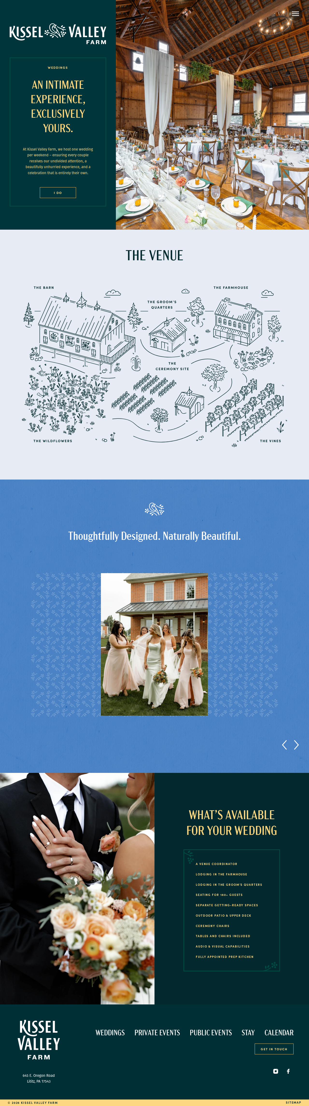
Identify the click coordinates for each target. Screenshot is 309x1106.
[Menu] (295, 13)
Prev (287, 745)
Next (296, 745)
